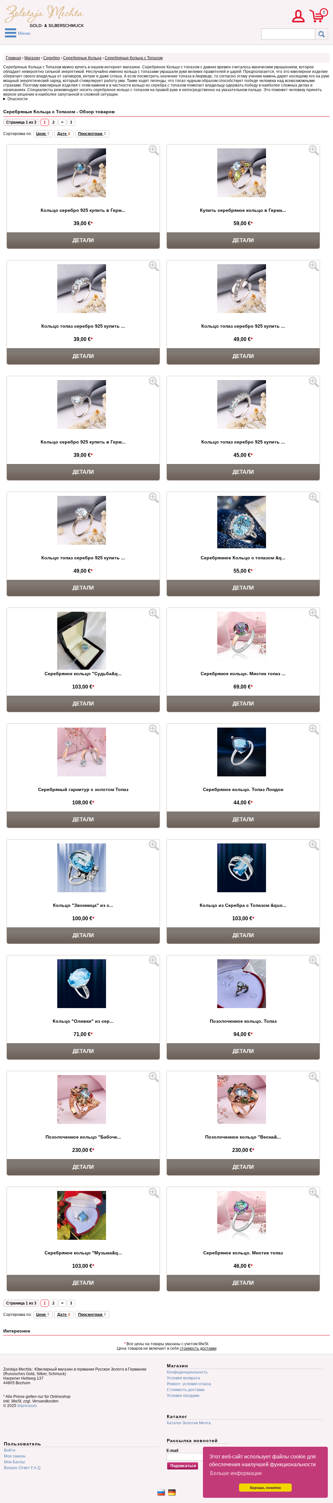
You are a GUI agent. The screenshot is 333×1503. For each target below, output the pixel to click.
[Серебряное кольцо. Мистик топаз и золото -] (243, 660)
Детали (83, 240)
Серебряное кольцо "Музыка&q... (83, 1252)
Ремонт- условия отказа (189, 1384)
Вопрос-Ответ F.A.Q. (22, 1468)
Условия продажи (183, 1395)
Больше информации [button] (236, 1473)
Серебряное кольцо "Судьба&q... (83, 673)
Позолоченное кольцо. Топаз (243, 1021)
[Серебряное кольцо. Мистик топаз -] (243, 1239)
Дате (62, 133)
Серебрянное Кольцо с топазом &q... (243, 557)
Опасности (17, 99)
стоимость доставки (198, 1348)
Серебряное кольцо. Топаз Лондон (243, 789)
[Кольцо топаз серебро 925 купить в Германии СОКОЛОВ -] (243, 312)
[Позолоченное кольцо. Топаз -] (243, 1007)
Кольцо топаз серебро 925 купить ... (83, 326)
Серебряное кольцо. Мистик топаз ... (243, 673)
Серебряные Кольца (82, 58)
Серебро (51, 58)
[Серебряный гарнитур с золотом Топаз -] (83, 775)
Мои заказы (15, 1456)
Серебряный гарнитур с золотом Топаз (83, 789)
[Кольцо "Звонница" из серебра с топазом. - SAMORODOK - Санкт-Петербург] (83, 891)
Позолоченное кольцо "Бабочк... (83, 1137)
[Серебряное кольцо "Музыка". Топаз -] (83, 1239)
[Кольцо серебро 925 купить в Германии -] (83, 196)
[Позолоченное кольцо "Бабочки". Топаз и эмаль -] (83, 1123)
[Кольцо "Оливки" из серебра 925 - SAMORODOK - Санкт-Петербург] (83, 1007)
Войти (9, 1450)
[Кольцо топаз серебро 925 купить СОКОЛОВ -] (83, 312)
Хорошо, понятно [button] (265, 1488)
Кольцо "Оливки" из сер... (83, 1021)
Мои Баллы (14, 1462)
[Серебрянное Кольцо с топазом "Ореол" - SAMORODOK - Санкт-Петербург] (243, 547)
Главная (13, 58)
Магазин (32, 58)
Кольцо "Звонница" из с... (83, 905)
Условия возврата (183, 1378)
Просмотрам (90, 133)
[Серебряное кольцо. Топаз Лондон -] (243, 775)
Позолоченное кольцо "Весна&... (243, 1137)
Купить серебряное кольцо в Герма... (243, 210)
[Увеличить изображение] (154, 150)
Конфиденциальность (187, 1372)
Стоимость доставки (186, 1389)
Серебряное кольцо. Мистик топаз (243, 1252)
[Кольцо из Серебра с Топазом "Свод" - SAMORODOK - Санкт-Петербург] (243, 891)
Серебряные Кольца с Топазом (134, 58)
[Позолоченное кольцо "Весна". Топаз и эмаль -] (243, 1123)
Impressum (27, 1405)
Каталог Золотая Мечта (189, 1423)
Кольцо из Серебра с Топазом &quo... (243, 905)
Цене (41, 133)
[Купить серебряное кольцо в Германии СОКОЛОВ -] (243, 196)
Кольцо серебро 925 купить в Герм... (83, 210)
